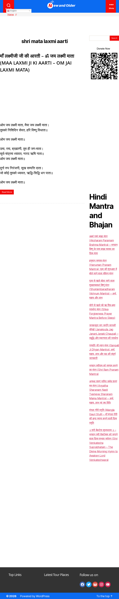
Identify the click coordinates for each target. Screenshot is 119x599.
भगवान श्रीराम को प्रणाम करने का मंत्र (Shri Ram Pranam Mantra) (103, 370)
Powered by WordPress (35, 596)
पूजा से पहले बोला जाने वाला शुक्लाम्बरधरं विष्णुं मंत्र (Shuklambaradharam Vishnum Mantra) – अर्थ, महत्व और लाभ (103, 289)
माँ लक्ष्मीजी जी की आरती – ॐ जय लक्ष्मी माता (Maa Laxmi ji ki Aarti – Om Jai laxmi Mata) (37, 63)
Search (114, 38)
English (13, 10)
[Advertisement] (59, 21)
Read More (7, 192)
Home (10, 14)
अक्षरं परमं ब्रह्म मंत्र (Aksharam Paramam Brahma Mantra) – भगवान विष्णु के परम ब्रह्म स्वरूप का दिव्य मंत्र (103, 245)
